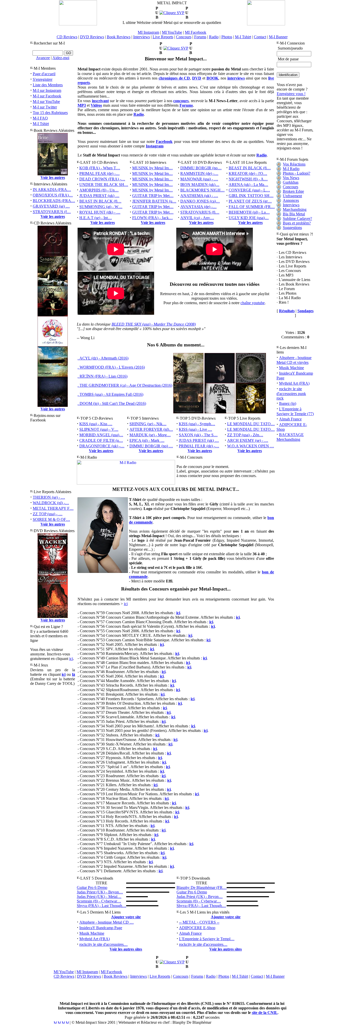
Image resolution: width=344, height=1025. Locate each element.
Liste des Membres (48, 85)
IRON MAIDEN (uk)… (199, 184)
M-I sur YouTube (46, 101)
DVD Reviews (92, 37)
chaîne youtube (252, 303)
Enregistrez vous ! (291, 94)
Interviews (141, 37)
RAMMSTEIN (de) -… (199, 173)
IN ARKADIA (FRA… (52, 189)
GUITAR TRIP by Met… (153, 195)
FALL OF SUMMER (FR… (252, 207)
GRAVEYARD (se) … (51, 206)
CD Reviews (67, 37)
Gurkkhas (290, 182)
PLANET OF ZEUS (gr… (250, 201)
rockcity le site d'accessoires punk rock (291, 393)
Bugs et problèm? (297, 223)
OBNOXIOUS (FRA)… (53, 195)
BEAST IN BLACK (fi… (100, 201)
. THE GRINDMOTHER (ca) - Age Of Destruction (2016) (125, 385)
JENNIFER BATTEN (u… (154, 201)
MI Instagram (148, 32)
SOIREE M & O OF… (51, 519)
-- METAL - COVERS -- (199, 922)
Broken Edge (293, 191)
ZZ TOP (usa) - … (47, 514)
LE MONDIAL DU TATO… (251, 424)
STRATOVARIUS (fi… (199, 212)
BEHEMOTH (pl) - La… (249, 212)
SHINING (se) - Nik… (147, 424)
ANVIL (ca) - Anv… (197, 218)
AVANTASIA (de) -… (198, 207)
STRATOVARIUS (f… (52, 212)
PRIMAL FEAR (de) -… (99, 173)
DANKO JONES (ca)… (200, 201)
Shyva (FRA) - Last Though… (101, 905)
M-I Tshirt (243, 37)
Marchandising (294, 209)
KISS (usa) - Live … (195, 429)
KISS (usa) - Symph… (197, 424)
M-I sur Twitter (45, 107)
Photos (226, 37)
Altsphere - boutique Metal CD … (106, 922)
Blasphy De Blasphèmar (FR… (202, 887)
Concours (183, 37)
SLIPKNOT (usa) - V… (98, 429)
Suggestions (292, 227)
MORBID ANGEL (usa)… (101, 435)
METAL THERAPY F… (53, 508)
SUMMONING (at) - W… (100, 207)
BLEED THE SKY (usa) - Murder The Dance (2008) (154, 324)
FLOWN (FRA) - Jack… (152, 218)
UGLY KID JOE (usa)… (249, 218)
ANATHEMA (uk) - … (199, 195)
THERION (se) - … (49, 497)
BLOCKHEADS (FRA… (54, 201)
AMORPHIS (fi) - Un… (99, 190)
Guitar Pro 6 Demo (92, 887)
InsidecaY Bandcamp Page (100, 928)
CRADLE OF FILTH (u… (101, 440)
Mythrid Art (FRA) (94, 939)
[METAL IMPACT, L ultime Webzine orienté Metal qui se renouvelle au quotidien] (78, 24)
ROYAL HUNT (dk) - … (99, 212)
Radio (214, 37)
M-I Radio (291, 169)
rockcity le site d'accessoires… (103, 944)
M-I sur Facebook (47, 96)
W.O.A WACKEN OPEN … (250, 446)
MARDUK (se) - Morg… (150, 435)
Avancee (43, 58)
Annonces (291, 200)
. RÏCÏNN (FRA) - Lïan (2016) (102, 376)
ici (71, 658)
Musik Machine (91, 933)
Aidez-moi (60, 58)
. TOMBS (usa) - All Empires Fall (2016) (110, 394)
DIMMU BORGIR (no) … (151, 446)
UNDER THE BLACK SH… (103, 184)
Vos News (291, 178)
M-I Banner (278, 37)
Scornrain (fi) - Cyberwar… (99, 901)
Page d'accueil (44, 74)
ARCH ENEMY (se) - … (247, 440)
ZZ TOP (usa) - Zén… (245, 435)
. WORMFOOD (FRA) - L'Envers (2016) (111, 367)
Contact (260, 37)
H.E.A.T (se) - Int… (95, 218)
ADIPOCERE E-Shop (197, 928)
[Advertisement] (172, 990)
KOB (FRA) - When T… (99, 168)
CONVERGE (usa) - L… (249, 190)
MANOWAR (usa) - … (199, 179)
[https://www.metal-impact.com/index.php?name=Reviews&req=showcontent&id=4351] (172, 962)
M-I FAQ (40, 118)
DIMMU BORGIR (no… (201, 168)
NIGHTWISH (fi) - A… (248, 179)
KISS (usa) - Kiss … (95, 424)
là (73, 674)
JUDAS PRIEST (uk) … (99, 195)
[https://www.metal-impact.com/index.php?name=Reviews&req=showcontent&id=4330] (171, 13)
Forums (200, 37)
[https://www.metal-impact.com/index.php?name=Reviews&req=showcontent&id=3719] (175, 48)
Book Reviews (118, 37)
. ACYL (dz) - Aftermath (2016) (103, 358)
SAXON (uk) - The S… (198, 435)
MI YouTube (172, 32)
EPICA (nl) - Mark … (146, 440)
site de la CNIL (265, 1012)
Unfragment (292, 196)
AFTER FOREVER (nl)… (151, 429)
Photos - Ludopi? (296, 173)
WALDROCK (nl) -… (51, 503)
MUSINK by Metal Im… (152, 168)
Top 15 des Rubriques (50, 112)
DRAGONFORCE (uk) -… (101, 446)
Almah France (190, 933)
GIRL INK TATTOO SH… (251, 195)
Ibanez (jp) (287, 403)
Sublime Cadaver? (297, 218)
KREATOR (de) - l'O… (248, 173)
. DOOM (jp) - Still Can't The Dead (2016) (112, 403)
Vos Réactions (294, 164)
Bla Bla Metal (294, 214)
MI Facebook (195, 32)
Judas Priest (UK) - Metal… (99, 896)
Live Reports (163, 37)
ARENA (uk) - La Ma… (248, 184)
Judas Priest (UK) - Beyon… (100, 892)
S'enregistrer (42, 79)
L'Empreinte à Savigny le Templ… (206, 939)
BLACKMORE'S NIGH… (202, 190)
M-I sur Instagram (47, 90)
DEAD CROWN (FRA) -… (102, 179)
